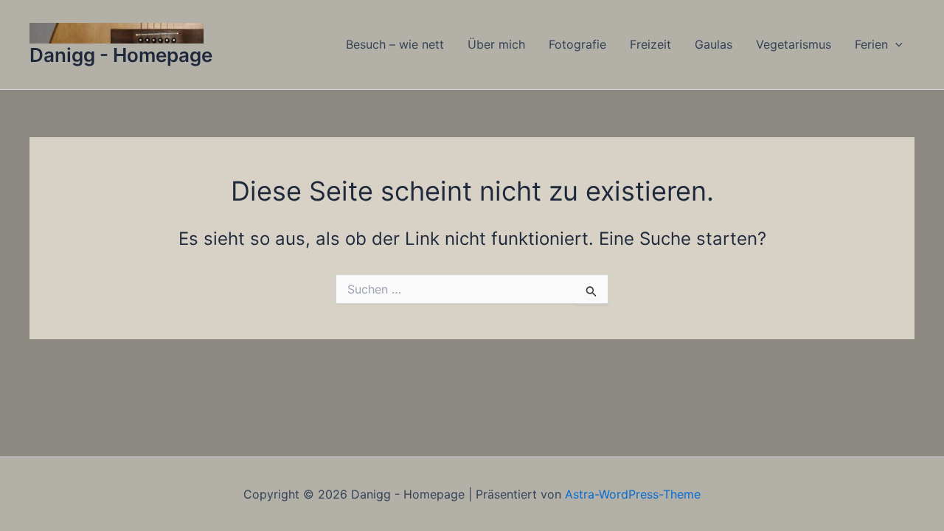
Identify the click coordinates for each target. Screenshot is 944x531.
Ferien (871, 44)
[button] (895, 44)
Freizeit (650, 44)
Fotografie (577, 44)
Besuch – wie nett (395, 44)
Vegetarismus (793, 44)
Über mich (496, 44)
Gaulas (713, 44)
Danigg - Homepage (121, 55)
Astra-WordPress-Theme (633, 494)
